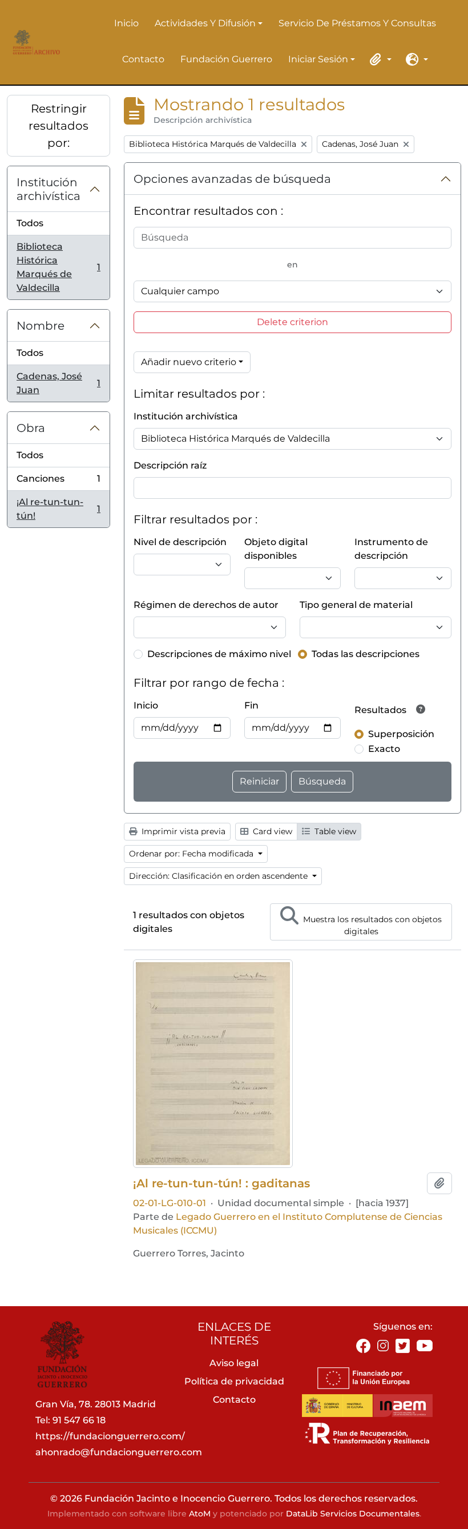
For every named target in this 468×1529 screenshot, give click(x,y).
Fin (251, 705)
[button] (379, 59)
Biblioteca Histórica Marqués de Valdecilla (58, 267)
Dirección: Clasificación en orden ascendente (219, 876)
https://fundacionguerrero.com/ (110, 1436)
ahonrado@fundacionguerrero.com (118, 1452)
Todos (30, 223)
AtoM (200, 1513)
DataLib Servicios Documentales (352, 1513)
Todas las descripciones (365, 654)
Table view (334, 831)
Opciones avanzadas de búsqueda (232, 179)
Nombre (40, 326)
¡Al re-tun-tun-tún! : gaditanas (221, 1183)
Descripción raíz (170, 465)
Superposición (401, 734)
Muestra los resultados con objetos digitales (371, 925)
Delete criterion (292, 322)
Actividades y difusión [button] (205, 24)
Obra (31, 428)
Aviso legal (234, 1363)
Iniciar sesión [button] (318, 60)
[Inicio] (34, 42)
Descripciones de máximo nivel (219, 654)
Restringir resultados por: (58, 126)
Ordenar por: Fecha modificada (192, 853)
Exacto (384, 748)
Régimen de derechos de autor (206, 604)
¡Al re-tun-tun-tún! (58, 509)
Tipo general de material (356, 604)
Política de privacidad (234, 1381)
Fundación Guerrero (226, 59)
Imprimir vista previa (182, 831)
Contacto (143, 59)
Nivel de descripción (180, 542)
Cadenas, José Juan (58, 383)
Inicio (126, 23)
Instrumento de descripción (391, 549)
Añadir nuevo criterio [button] (188, 362)
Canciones (58, 482)
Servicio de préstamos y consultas (357, 23)
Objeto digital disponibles (276, 549)
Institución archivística (48, 189)
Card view (271, 831)
